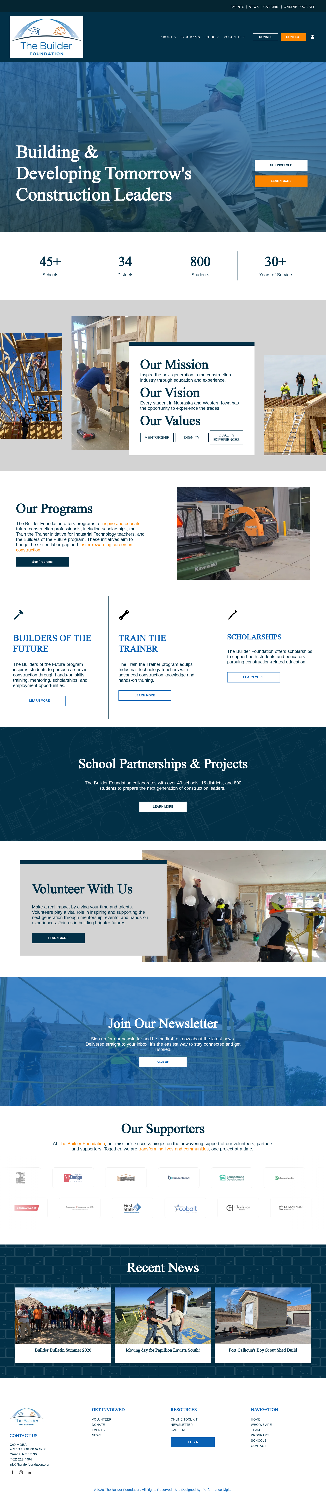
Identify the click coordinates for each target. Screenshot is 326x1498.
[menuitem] (238, 7)
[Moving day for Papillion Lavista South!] (163, 1315)
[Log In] (312, 37)
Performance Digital (217, 1490)
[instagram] (21, 1473)
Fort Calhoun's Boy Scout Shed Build (263, 1350)
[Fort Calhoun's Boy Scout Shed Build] (263, 1315)
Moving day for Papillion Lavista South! (163, 1350)
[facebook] (12, 1473)
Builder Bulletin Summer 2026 (63, 1350)
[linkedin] (29, 1473)
